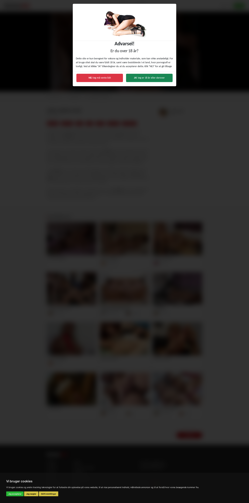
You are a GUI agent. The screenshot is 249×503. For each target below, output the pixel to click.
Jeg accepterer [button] (15, 494)
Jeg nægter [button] (31, 494)
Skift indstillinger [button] (48, 494)
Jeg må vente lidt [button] (100, 78)
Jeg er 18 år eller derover (149, 78)
